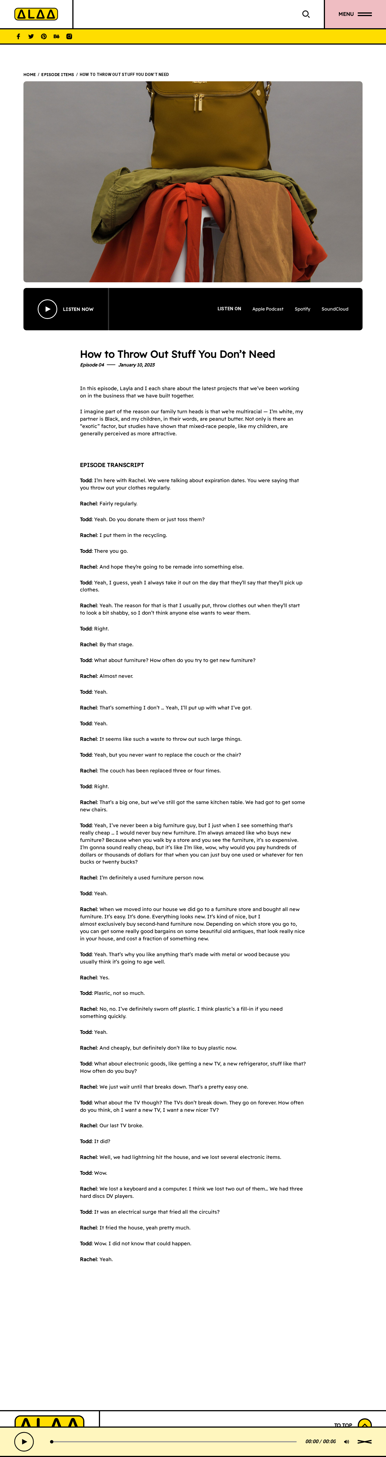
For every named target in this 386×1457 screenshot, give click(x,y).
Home (29, 74)
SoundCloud (335, 309)
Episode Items (57, 74)
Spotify (302, 309)
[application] (195, 1442)
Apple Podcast (267, 309)
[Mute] (346, 1442)
